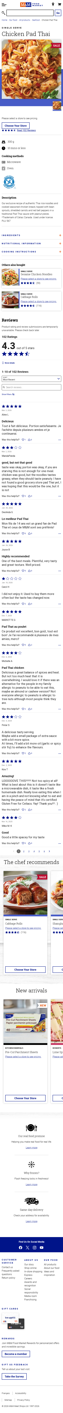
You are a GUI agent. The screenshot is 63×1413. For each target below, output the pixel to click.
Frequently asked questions (10, 1272)
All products (24, 20)
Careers (28, 1278)
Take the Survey (14, 1376)
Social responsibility (31, 1290)
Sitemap (8, 1400)
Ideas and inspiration (49, 1273)
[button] (4, 4)
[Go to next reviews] (49, 851)
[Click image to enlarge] (31, 69)
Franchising (30, 1299)
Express (28, 1275)
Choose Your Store (16, 125)
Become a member (16, 1354)
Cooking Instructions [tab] (19, 251)
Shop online (30, 1268)
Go (58, 13)
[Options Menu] (59, 440)
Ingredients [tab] (11, 235)
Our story (29, 1264)
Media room (30, 1296)
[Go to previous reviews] (13, 851)
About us (31, 1260)
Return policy (8, 1277)
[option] (25, 925)
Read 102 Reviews (26, 130)
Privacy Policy (23, 1400)
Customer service (9, 1261)
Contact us (7, 1267)
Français (6, 1393)
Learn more (31, 1147)
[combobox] (31, 379)
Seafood (36, 20)
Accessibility (20, 1393)
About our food (51, 1268)
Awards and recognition (30, 1283)
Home (4, 20)
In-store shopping (33, 1271)
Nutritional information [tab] (21, 243)
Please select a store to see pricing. (39, 278)
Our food (13, 20)
